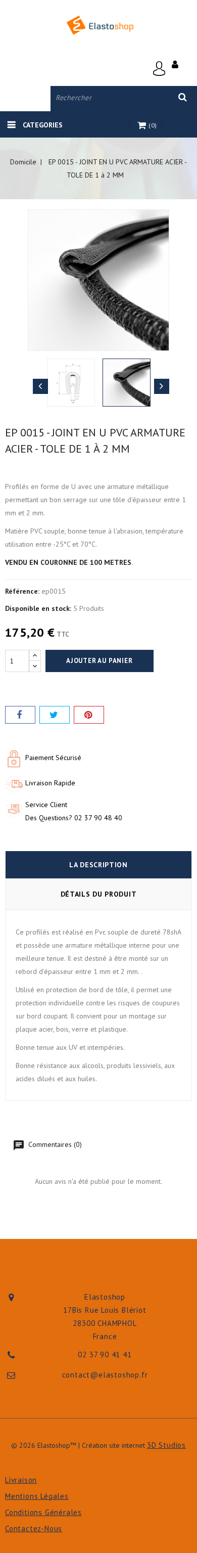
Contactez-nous (33, 1528)
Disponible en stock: (38, 608)
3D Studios (166, 1445)
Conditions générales (43, 1512)
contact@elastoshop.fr (105, 1375)
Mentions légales (37, 1496)
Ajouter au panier (99, 660)
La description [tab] (98, 864)
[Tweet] (54, 714)
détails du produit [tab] (99, 894)
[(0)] (143, 126)
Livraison (21, 1480)
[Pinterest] (89, 714)
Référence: (22, 591)
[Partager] (20, 714)
